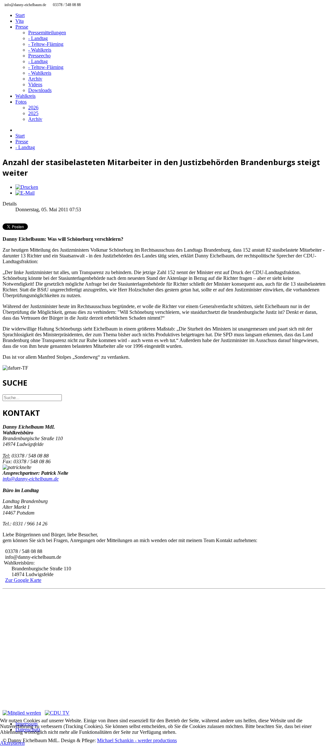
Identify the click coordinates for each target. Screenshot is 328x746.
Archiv (35, 78)
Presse (21, 26)
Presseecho (39, 55)
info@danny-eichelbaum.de (31, 479)
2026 (33, 107)
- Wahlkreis (39, 50)
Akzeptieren (12, 743)
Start (20, 15)
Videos (35, 84)
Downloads (40, 90)
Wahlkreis (25, 96)
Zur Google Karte (23, 580)
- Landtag (38, 38)
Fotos (21, 102)
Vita (19, 21)
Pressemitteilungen (47, 32)
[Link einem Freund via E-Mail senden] (25, 193)
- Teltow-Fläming (45, 44)
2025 (33, 113)
